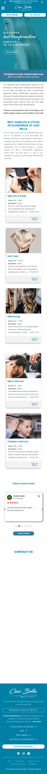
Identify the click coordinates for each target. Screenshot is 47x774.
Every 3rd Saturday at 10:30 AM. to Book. (23, 2)
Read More (37, 722)
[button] (23, 710)
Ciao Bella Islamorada (14, 133)
